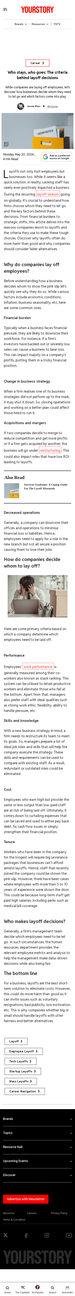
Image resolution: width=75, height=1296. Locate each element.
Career (36, 63)
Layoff (14, 1041)
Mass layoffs (18, 1081)
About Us (8, 1213)
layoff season (48, 194)
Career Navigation (22, 1091)
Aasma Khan (33, 106)
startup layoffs (20, 1071)
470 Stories (52, 106)
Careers (32, 1213)
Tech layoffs (18, 1061)
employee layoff (21, 1051)
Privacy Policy (59, 1213)
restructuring (50, 450)
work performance (38, 667)
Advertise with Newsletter (26, 1199)
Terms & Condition (14, 1219)
